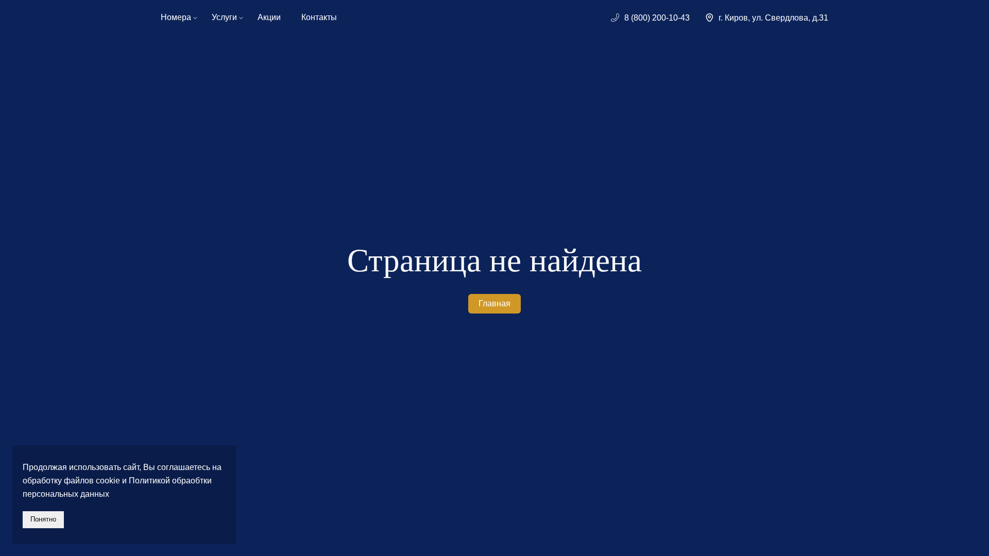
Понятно (43, 519)
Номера (176, 17)
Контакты (319, 17)
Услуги (224, 17)
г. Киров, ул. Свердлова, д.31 (773, 17)
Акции (269, 17)
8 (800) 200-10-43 (657, 17)
